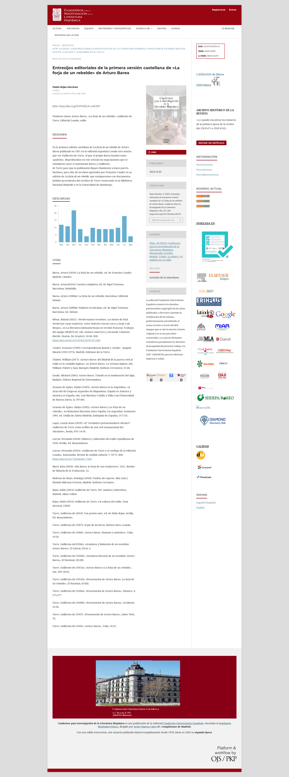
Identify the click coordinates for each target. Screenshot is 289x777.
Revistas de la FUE (67, 35)
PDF (153, 152)
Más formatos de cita (163, 220)
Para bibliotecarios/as (207, 174)
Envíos (161, 28)
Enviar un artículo (211, 143)
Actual (57, 28)
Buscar (229, 28)
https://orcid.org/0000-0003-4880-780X (69, 94)
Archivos (73, 28)
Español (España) (206, 502)
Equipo (88, 28)
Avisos (175, 28)
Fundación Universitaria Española (183, 723)
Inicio (56, 45)
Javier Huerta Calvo (145, 726)
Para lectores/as (204, 164)
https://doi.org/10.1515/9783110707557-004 (76, 340)
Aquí (199, 119)
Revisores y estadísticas (115, 28)
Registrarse (218, 9)
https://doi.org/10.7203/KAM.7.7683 (72, 459)
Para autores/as (204, 169)
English (200, 507)
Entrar (232, 9)
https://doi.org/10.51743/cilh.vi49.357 (79, 106)
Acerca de (143, 28)
